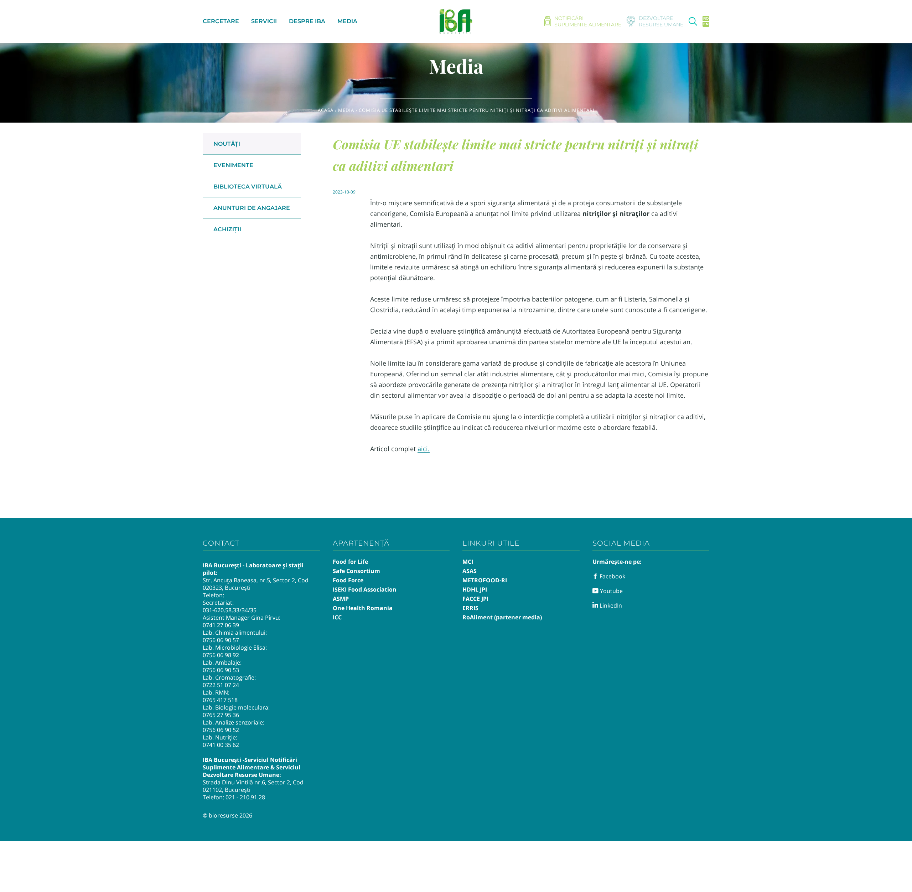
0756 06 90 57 (221, 640)
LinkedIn (610, 605)
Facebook (611, 576)
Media (346, 110)
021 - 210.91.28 (245, 797)
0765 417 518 (220, 700)
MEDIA (347, 21)
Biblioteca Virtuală (247, 186)
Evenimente (233, 165)
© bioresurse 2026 (227, 815)
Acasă (325, 110)
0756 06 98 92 (221, 655)
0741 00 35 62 (221, 745)
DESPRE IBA (307, 21)
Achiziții (227, 229)
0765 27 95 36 (221, 715)
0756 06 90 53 (221, 670)
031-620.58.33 (221, 610)
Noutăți (226, 143)
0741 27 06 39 (221, 625)
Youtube (610, 591)
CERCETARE (221, 21)
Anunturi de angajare (251, 208)
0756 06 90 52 (221, 730)
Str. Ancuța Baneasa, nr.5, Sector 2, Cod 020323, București (256, 584)
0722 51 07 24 (221, 685)
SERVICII (264, 21)
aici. (424, 448)
